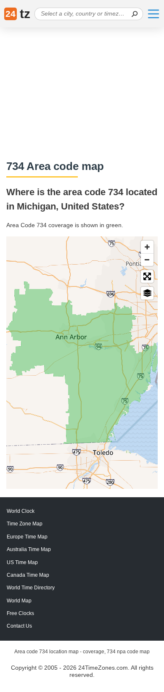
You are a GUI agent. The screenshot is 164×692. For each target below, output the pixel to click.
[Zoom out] (147, 259)
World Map (19, 601)
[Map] (82, 362)
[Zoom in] (147, 247)
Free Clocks (20, 613)
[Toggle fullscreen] (147, 276)
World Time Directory (31, 588)
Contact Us (19, 626)
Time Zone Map (24, 524)
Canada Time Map (28, 575)
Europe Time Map (27, 537)
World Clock (20, 511)
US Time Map (22, 562)
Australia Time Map (29, 549)
